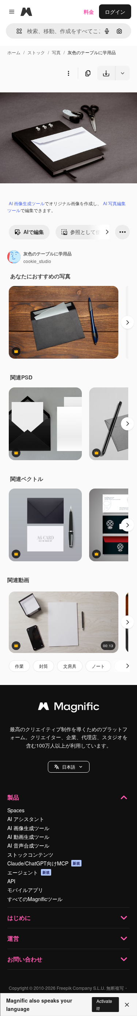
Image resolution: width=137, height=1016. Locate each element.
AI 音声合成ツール (28, 845)
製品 (13, 797)
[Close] (127, 1004)
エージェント (28, 872)
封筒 (43, 666)
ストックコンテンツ (30, 854)
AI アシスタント (25, 818)
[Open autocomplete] (16, 31)
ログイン (115, 11)
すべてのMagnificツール (34, 899)
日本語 (68, 767)
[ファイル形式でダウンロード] (122, 73)
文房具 (69, 666)
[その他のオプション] (68, 73)
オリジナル (50, 97)
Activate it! (104, 1004)
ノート (98, 666)
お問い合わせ (24, 959)
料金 (89, 11)
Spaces (15, 810)
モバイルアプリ (25, 889)
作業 (19, 666)
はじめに (19, 917)
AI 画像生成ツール (27, 203)
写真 (56, 52)
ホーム (13, 52)
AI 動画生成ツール (28, 836)
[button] (69, 767)
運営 (13, 938)
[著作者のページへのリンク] (13, 257)
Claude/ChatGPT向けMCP (43, 863)
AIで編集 (33, 231)
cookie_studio (37, 261)
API (11, 881)
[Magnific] (68, 707)
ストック (36, 52)
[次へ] (107, 232)
